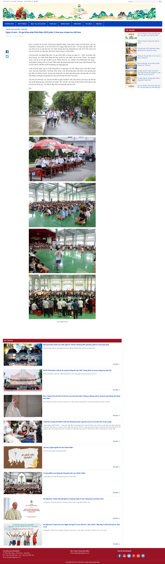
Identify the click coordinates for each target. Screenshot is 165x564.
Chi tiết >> (116, 364)
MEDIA (99, 24)
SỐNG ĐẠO (65, 24)
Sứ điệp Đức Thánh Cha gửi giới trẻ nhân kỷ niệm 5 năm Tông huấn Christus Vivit (73, 499)
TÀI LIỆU (88, 24)
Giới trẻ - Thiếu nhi (21, 29)
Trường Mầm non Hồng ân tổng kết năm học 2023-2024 (64, 473)
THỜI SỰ (53, 24)
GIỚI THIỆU (22, 24)
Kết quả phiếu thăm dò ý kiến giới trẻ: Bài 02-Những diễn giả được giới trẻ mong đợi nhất (76, 345)
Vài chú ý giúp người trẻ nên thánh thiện (58, 447)
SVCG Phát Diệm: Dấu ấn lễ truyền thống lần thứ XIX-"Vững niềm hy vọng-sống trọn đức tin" (77, 370)
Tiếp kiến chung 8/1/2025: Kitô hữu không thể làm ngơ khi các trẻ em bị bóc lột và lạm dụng (77, 422)
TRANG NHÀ (9, 24)
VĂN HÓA (77, 24)
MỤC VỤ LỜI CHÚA (38, 24)
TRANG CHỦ (9, 29)
